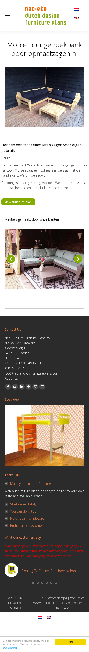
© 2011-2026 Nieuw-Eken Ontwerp (16, 603)
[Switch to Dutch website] (76, 8)
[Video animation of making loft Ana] (44, 435)
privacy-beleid (10, 647)
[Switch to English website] (76, 16)
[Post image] (44, 259)
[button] (11, 259)
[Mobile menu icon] (7, 15)
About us (11, 378)
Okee (70, 642)
